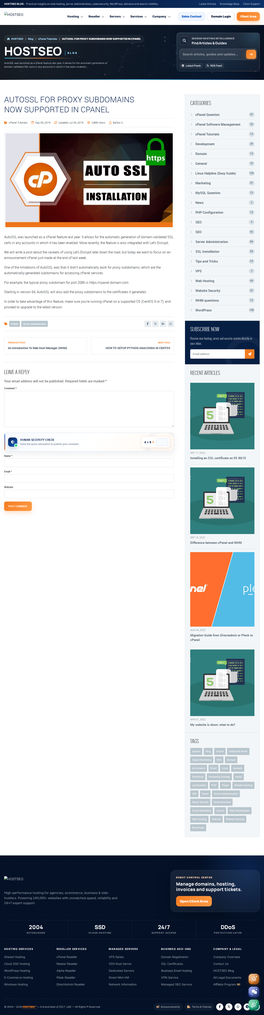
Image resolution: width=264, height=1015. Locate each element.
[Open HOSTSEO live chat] (254, 992)
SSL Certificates (172, 963)
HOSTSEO (17, 38)
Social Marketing (201, 810)
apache (196, 751)
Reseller (94, 16)
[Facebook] (147, 324)
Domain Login (221, 16)
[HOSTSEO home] (24, 16)
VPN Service (169, 977)
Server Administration (34, 323)
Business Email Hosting (176, 970)
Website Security (235, 819)
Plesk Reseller (66, 977)
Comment (10, 388)
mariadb (237, 768)
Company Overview (226, 957)
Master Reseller (67, 963)
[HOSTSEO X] (228, 1006)
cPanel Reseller (67, 957)
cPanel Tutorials (47, 38)
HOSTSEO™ (29, 1006)
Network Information (123, 984)
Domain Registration (174, 957)
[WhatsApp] (171, 324)
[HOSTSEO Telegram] (247, 1006)
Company (159, 16)
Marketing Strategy (219, 776)
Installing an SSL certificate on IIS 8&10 (218, 458)
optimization (199, 785)
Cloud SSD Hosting (17, 963)
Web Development (239, 810)
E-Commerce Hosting (18, 977)
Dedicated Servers (121, 970)
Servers (115, 16)
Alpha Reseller (66, 970)
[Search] (251, 54)
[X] (155, 324)
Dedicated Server (238, 751)
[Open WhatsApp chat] (254, 1005)
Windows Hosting (16, 984)
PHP (214, 785)
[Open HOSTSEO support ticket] (254, 979)
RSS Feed (216, 65)
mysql (238, 776)
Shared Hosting (14, 957)
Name (8, 455)
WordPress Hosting (17, 970)
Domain (231, 759)
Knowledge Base (229, 3)
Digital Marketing (201, 759)
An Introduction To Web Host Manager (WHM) (37, 348)
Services (136, 16)
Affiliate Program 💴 (226, 984)
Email (8, 471)
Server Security (200, 802)
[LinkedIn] (163, 324)
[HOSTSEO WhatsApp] (238, 1006)
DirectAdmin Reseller (71, 984)
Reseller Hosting (243, 785)
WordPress (198, 827)
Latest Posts (193, 65)
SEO (194, 793)
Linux (225, 768)
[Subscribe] (249, 354)
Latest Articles (207, 3)
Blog (30, 38)
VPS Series (116, 957)
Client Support (251, 3)
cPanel (14, 323)
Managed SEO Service (176, 984)
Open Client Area (194, 901)
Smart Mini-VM (119, 977)
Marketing (198, 776)
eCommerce (198, 768)
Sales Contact (192, 16)
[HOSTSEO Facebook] (219, 1006)
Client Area (248, 16)
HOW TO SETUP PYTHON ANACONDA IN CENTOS (138, 348)
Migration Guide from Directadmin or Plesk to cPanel (221, 637)
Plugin (225, 785)
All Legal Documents (227, 977)
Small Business (222, 802)
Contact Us (220, 963)
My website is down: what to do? (212, 725)
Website (8, 487)
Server (205, 793)
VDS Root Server (120, 963)
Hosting (73, 16)
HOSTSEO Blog (223, 970)
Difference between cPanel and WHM (216, 542)
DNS (219, 759)
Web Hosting (199, 819)
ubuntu (220, 810)
